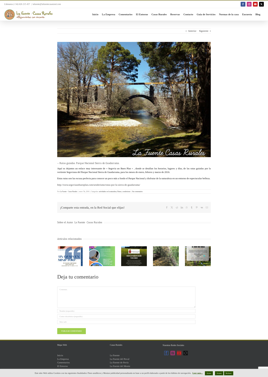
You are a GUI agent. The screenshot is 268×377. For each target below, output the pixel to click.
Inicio (60, 355)
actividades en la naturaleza (108, 191)
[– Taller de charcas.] (70, 247)
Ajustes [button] (209, 373)
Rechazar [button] (229, 373)
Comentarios (63, 362)
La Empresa (63, 359)
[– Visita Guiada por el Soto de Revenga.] (198, 247)
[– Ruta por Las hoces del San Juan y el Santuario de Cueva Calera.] (102, 247)
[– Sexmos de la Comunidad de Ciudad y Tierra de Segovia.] (134, 247)
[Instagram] (173, 353)
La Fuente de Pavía (119, 362)
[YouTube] (179, 353)
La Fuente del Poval (119, 359)
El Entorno (62, 366)
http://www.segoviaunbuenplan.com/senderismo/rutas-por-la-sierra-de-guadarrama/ (98, 185)
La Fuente (115, 355)
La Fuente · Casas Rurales (68, 191)
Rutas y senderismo (123, 191)
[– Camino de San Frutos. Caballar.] (166, 247)
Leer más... (197, 373)
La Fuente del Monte (120, 366)
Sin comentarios (137, 191)
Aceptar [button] (219, 373)
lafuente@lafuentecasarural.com (47, 4)
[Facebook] (166, 353)
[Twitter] (185, 353)
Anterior (192, 31)
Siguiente (203, 31)
